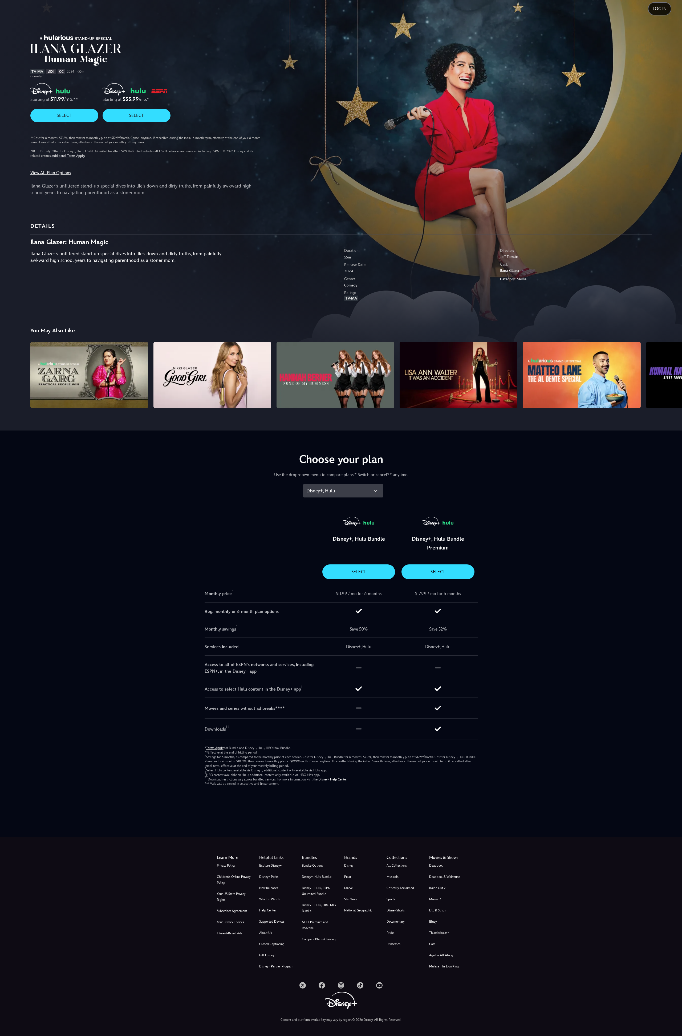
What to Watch (269, 899)
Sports (391, 899)
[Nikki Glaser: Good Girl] (212, 375)
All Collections (397, 865)
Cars (432, 944)
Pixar (347, 877)
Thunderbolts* (439, 933)
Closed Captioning (272, 944)
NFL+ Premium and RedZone (315, 925)
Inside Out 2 (437, 888)
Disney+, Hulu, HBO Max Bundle (319, 908)
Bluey (433, 921)
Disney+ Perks (268, 877)
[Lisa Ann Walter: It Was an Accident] (458, 375)
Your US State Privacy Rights (231, 897)
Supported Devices (272, 921)
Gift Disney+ (267, 955)
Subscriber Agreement (232, 911)
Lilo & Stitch (437, 910)
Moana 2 (435, 899)
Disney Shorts (396, 910)
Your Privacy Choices (230, 922)
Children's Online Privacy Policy (233, 879)
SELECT (64, 115)
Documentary (395, 921)
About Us (265, 933)
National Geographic (358, 910)
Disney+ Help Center (332, 779)
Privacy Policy (226, 865)
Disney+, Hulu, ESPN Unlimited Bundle (316, 891)
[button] (277, 857)
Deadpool (436, 865)
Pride (390, 933)
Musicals (393, 877)
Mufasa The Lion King (444, 966)
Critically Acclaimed (400, 888)
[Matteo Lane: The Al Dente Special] (581, 375)
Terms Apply (215, 748)
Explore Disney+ (270, 865)
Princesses (393, 944)
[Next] (671, 374)
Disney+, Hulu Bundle (316, 877)
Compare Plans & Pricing (319, 939)
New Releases (268, 888)
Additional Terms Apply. (68, 156)
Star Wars (350, 899)
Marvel (349, 888)
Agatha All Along (441, 955)
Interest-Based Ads (229, 933)
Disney (348, 865)
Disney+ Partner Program (276, 966)
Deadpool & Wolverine (444, 877)
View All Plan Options (50, 172)
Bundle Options (312, 865)
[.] (302, 985)
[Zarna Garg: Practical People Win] (89, 375)
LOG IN (660, 8)
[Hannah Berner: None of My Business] (335, 375)
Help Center (267, 910)
